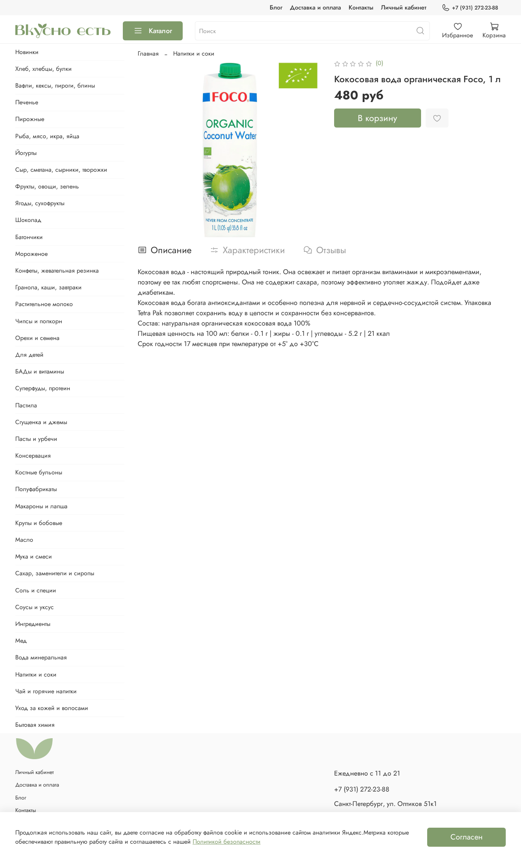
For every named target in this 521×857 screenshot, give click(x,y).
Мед (21, 640)
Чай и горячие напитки (46, 691)
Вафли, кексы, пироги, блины (55, 85)
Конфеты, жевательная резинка (57, 270)
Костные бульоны (38, 472)
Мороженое (31, 253)
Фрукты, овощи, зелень (47, 186)
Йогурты (26, 152)
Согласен (466, 837)
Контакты (361, 7)
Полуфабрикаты (36, 489)
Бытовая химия (35, 724)
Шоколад (28, 219)
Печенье (26, 102)
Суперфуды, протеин (42, 388)
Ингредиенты (32, 623)
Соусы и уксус (34, 607)
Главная (148, 53)
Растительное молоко (44, 304)
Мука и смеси (33, 556)
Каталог (160, 31)
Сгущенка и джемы (41, 422)
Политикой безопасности (226, 841)
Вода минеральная (41, 657)
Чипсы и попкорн (38, 321)
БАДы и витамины (39, 371)
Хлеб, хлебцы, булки (43, 68)
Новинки (27, 52)
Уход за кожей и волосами (51, 708)
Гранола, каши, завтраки (48, 287)
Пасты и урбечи (36, 438)
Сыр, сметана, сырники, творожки (61, 169)
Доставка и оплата (315, 7)
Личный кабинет (403, 7)
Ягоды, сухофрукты (39, 203)
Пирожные (29, 119)
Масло (24, 539)
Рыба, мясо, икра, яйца (47, 136)
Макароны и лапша (41, 506)
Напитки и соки (193, 53)
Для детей (29, 354)
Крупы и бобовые (38, 523)
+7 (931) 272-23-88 (475, 7)
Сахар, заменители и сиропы (54, 573)
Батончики (29, 237)
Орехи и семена (37, 338)
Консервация (33, 455)
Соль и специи (35, 590)
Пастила (26, 405)
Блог (276, 7)
